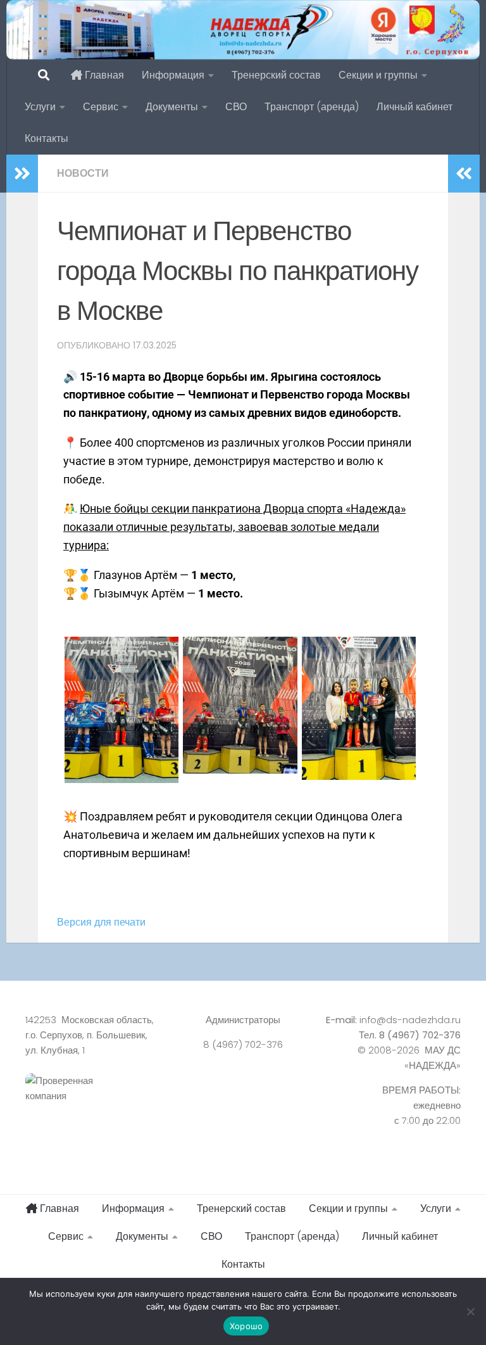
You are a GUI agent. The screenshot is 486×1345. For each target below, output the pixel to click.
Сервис (100, 106)
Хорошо (246, 1326)
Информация (173, 75)
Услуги (40, 106)
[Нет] (470, 1311)
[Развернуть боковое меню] (22, 174)
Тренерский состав (276, 75)
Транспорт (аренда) (312, 106)
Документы (172, 106)
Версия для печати (101, 922)
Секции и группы (378, 75)
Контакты (46, 138)
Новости (83, 173)
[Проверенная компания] (93, 1102)
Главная (103, 75)
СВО (236, 106)
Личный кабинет (414, 106)
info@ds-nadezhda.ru (410, 1019)
